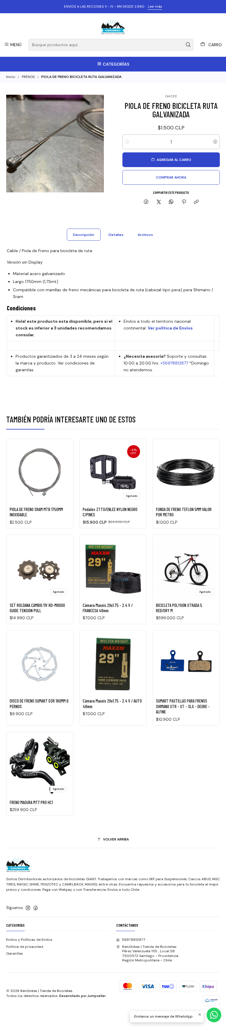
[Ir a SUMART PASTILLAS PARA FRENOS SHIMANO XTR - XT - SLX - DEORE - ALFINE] (186, 664)
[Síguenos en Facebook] (35, 908)
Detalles (116, 234)
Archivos (145, 234)
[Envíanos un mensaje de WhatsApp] (214, 1015)
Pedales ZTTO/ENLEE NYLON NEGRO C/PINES (110, 512)
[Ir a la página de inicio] (113, 26)
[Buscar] (188, 45)
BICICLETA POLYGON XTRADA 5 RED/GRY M (179, 607)
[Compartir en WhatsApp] (171, 202)
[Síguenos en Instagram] (28, 908)
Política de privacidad (24, 946)
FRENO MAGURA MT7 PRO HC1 (31, 802)
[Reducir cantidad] (127, 142)
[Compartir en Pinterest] (184, 202)
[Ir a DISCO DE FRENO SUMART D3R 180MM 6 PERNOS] (40, 664)
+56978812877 (174, 363)
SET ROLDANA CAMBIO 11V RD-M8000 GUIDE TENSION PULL (37, 607)
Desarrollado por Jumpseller (82, 996)
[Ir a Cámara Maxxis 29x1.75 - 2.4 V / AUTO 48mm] (113, 664)
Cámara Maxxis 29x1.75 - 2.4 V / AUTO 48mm (112, 703)
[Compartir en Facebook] (146, 202)
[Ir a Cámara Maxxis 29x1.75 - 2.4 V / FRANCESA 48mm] (113, 568)
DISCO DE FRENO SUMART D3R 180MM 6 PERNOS (39, 703)
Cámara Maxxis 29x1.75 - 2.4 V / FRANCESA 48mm (108, 607)
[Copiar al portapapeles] (196, 202)
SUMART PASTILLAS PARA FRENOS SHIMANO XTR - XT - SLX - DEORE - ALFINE (183, 706)
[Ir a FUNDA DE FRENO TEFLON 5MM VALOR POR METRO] (186, 472)
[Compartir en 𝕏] (158, 202)
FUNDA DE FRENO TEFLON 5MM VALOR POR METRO (184, 512)
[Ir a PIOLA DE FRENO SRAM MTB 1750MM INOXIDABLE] (40, 472)
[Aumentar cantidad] (215, 142)
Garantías (14, 953)
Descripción (83, 234)
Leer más (155, 6)
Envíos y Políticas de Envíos (29, 939)
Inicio (10, 77)
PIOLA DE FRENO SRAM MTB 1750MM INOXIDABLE (36, 512)
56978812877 (133, 939)
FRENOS (28, 77)
